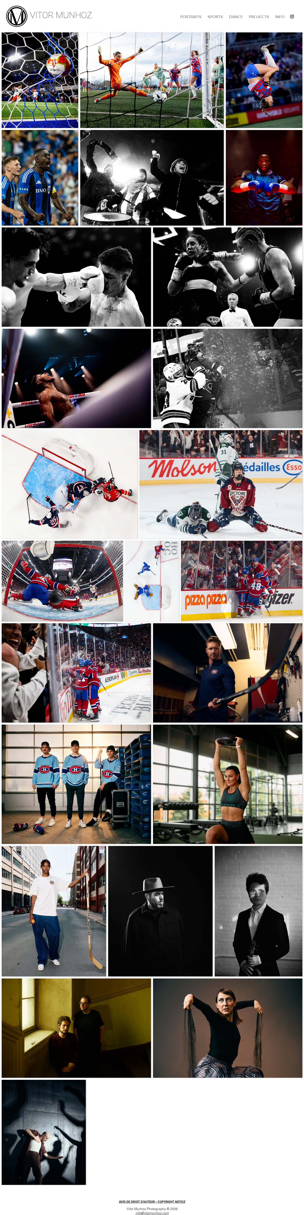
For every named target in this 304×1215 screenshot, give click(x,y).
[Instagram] (292, 16)
